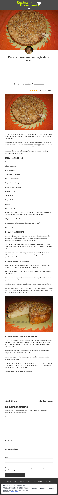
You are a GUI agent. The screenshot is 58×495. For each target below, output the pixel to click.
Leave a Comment (39, 84)
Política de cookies (13, 491)
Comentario (9, 417)
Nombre (8, 441)
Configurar (51, 488)
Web (6, 457)
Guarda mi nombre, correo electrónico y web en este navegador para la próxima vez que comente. (28, 469)
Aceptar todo (34, 488)
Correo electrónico (12, 449)
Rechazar (42, 488)
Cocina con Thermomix (29, 4)
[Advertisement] (29, 73)
